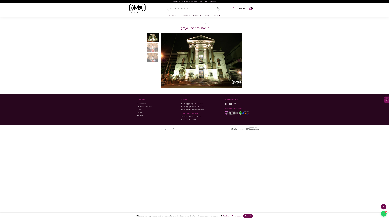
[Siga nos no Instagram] (236, 104)
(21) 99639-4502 (189, 107)
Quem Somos (141, 104)
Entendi (248, 216)
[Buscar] (217, 8)
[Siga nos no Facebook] (227, 104)
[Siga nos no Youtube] (231, 104)
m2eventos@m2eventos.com (193, 110)
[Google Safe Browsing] (245, 112)
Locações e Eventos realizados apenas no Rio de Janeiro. (194, 1)
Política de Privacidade (144, 106)
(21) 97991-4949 (189, 104)
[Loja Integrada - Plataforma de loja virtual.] (237, 129)
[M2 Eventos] (137, 8)
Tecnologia (140, 115)
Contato (139, 109)
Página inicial (185, 24)
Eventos (139, 112)
